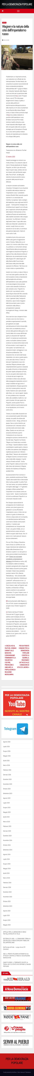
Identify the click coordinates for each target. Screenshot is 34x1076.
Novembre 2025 (7, 784)
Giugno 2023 (6, 920)
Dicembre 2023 (7, 892)
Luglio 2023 (6, 915)
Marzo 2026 (6, 765)
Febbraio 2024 (7, 882)
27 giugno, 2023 (10, 156)
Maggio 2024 (7, 868)
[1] (17, 96)
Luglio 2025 (6, 803)
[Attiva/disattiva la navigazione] (18, 10)
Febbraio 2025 (7, 826)
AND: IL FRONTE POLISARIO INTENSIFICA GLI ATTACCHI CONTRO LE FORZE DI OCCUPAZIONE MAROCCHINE (16, 956)
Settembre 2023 (7, 906)
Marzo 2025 (6, 821)
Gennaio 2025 (7, 831)
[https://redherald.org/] (16, 979)
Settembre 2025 (7, 793)
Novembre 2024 (7, 840)
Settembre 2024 (7, 850)
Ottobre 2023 (7, 901)
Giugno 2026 (6, 751)
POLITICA (4, 22)
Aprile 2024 (6, 873)
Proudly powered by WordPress (10, 1072)
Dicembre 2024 (7, 836)
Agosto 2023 (6, 911)
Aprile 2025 (6, 817)
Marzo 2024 (6, 878)
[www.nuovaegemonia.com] (17, 1008)
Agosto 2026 (6, 742)
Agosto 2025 (6, 798)
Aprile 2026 (6, 760)
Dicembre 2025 (7, 779)
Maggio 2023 (7, 925)
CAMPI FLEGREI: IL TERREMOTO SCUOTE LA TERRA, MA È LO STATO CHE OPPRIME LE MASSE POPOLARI (17, 964)
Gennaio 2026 (7, 775)
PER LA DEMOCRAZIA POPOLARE (17, 4)
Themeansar (28, 1072)
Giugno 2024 (6, 864)
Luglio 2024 (6, 859)
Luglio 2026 (6, 746)
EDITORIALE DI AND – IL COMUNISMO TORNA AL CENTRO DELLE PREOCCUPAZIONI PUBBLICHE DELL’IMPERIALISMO (17, 940)
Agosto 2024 (6, 854)
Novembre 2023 (7, 897)
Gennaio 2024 (7, 887)
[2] (9, 115)
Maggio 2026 (7, 756)
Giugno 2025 (6, 807)
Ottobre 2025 (7, 789)
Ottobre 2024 (7, 845)
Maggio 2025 (7, 812)
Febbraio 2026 (7, 770)
